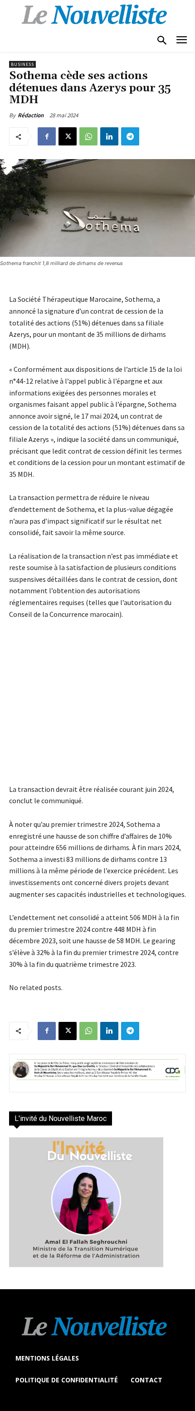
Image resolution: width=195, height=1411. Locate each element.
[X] (67, 136)
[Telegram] (130, 136)
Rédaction (31, 115)
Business (22, 64)
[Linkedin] (109, 136)
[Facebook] (47, 136)
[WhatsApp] (88, 136)
